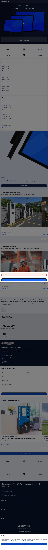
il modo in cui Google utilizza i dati (26, 540)
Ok (24, 279)
